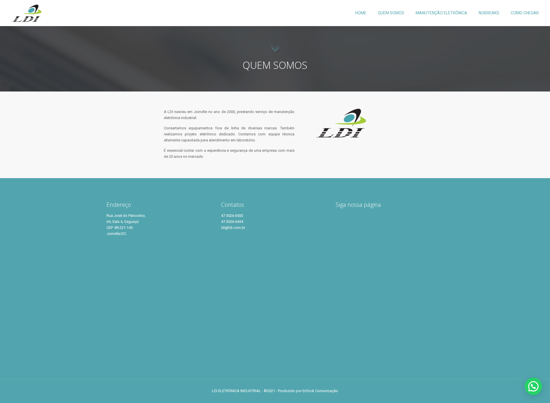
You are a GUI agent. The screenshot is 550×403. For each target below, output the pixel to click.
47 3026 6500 (232, 215)
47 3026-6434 (232, 221)
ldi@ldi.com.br (233, 227)
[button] (533, 386)
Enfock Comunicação (320, 391)
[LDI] (26, 13)
